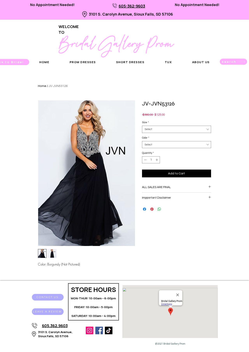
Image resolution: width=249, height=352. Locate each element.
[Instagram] (89, 330)
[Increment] (157, 160)
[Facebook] (99, 330)
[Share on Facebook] (144, 209)
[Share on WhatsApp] (159, 209)
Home (42, 86)
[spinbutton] (151, 160)
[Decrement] (145, 160)
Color (145, 137)
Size (145, 122)
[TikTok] (108, 330)
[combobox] (176, 129)
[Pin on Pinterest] (152, 209)
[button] (201, 62)
